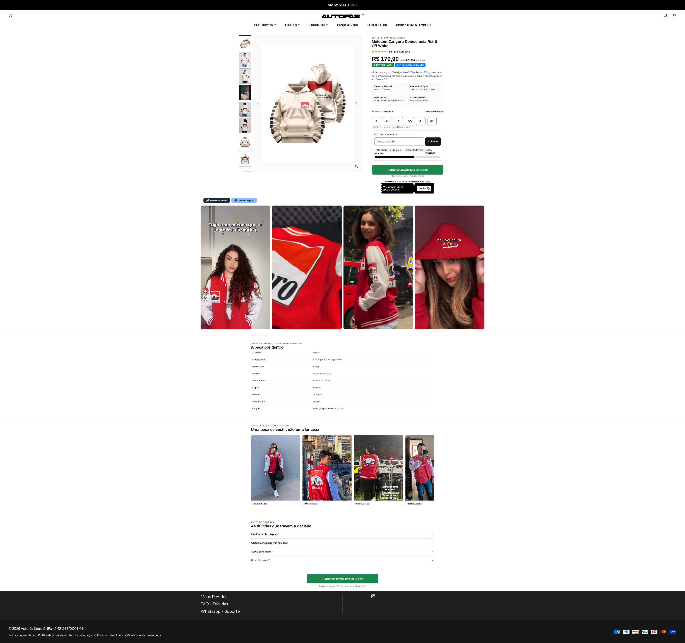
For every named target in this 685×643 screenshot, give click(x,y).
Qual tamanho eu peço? (265, 534)
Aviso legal (155, 635)
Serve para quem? (262, 551)
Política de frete (104, 635)
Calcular (433, 141)
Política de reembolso (22, 635)
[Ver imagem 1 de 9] (245, 42)
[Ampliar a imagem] (356, 166)
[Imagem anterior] (258, 103)
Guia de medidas (434, 111)
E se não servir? (260, 560)
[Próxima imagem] (356, 103)
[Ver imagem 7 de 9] (245, 142)
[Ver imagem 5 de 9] (245, 109)
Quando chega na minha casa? (269, 542)
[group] (307, 103)
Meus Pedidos (214, 596)
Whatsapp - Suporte (220, 611)
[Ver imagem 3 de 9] (245, 76)
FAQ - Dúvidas (214, 603)
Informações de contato (131, 635)
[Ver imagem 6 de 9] (245, 125)
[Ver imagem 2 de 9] (245, 59)
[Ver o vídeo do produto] (245, 92)
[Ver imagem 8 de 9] (245, 158)
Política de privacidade (52, 635)
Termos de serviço (80, 635)
